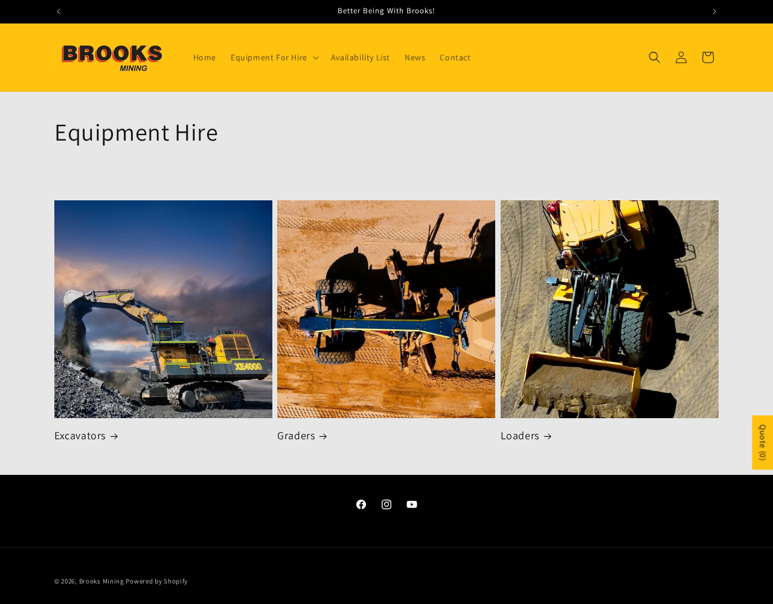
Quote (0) (762, 442)
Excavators (80, 435)
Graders (296, 435)
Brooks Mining (101, 581)
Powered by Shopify (157, 581)
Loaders (520, 435)
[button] (273, 57)
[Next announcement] (714, 11)
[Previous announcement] (58, 11)
